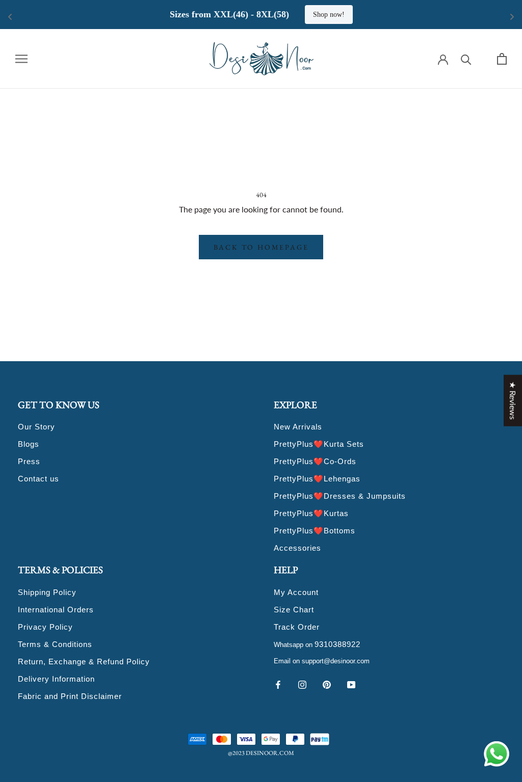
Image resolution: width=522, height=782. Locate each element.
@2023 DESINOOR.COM (261, 753)
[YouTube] (351, 683)
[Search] (466, 58)
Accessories (297, 548)
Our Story (36, 426)
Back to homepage (261, 247)
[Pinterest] (327, 683)
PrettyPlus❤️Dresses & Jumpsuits (340, 496)
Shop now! (329, 14)
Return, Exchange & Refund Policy (84, 661)
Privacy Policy (45, 627)
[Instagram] (302, 683)
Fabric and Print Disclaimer (70, 696)
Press (29, 461)
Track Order (297, 627)
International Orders (56, 609)
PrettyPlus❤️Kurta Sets (319, 444)
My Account (296, 592)
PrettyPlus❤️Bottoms (314, 530)
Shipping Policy (47, 592)
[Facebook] (278, 683)
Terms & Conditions (55, 644)
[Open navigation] (21, 58)
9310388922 (337, 644)
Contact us (38, 478)
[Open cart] (502, 59)
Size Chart (294, 609)
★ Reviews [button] (513, 400)
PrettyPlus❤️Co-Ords (315, 461)
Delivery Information (56, 679)
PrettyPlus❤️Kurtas (311, 513)
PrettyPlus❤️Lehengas (317, 478)
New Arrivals (298, 426)
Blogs (28, 444)
